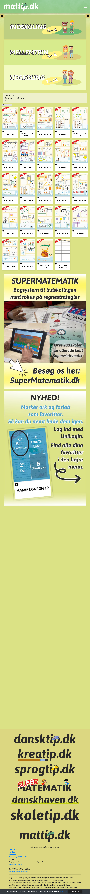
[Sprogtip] (45, 770)
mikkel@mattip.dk (15, 864)
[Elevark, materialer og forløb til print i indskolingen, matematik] (45, 27)
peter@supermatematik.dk (18, 872)
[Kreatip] (45, 755)
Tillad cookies (75, 891)
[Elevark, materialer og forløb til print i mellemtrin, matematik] (45, 52)
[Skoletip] (45, 816)
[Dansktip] (45, 740)
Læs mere (63, 891)
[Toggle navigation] (85, 6)
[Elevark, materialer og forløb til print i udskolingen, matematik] (45, 77)
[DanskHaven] (45, 800)
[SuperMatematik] (45, 331)
